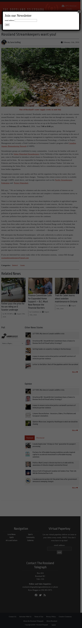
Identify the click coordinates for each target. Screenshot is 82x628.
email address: (9, 20)
